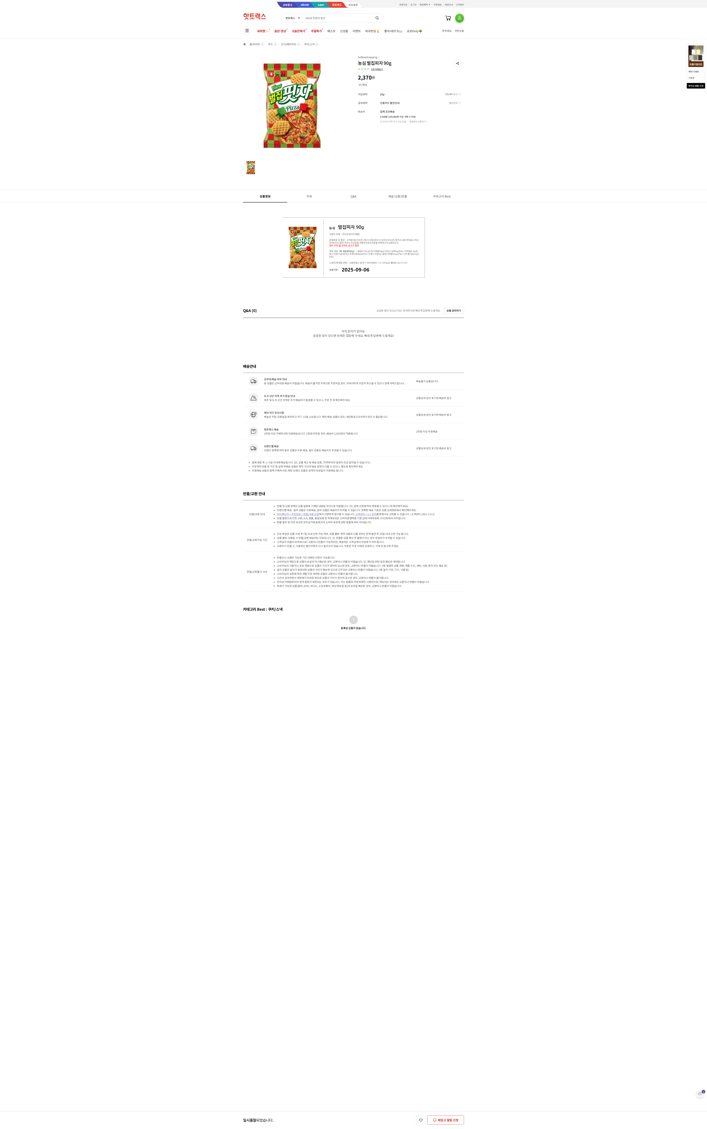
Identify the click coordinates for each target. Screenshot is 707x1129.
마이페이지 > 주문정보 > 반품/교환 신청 (298, 514)
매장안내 (449, 4)
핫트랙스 (290, 18)
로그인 (413, 4)
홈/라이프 (255, 44)
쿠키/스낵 (309, 44)
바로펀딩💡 (372, 31)
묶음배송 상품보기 (417, 121)
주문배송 (438, 4)
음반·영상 (280, 31)
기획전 (691, 77)
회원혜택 (424, 4)
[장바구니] (448, 18)
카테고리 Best (442, 196)
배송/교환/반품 (397, 196)
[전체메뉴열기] (247, 31)
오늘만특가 (298, 31)
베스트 (331, 31)
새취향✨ (263, 31)
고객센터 (460, 4)
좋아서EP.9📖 (393, 31)
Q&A (354, 196)
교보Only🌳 (414, 31)
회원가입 (403, 4)
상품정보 (265, 196)
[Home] (244, 44)
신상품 (344, 31)
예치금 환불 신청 (696, 85)
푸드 (270, 44)
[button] (457, 63)
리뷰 (309, 196)
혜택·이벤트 (693, 71)
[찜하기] (421, 1120)
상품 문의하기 (453, 310)
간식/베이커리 (288, 44)
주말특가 (316, 31)
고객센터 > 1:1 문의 (365, 514)
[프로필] (459, 18)
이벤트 (357, 31)
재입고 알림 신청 (448, 1120)
